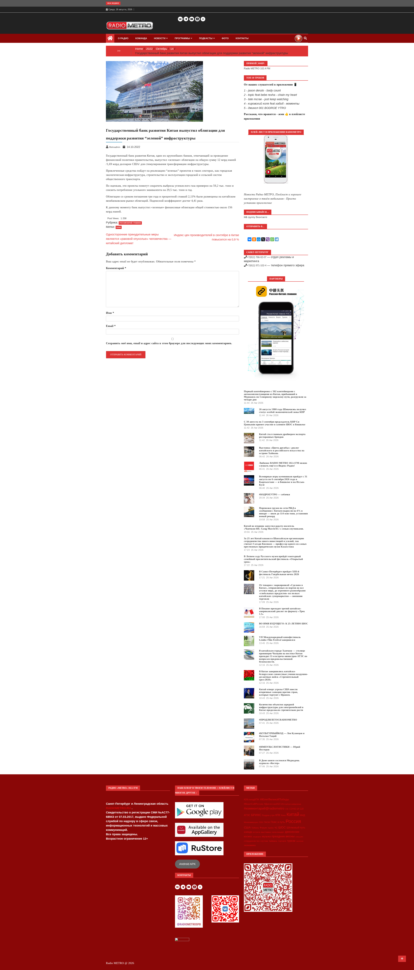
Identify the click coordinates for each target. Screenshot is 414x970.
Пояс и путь (278, 822)
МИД (302, 815)
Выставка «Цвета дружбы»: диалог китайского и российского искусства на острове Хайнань (281, 450)
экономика (250, 845)
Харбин (271, 828)
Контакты (242, 38)
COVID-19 (294, 809)
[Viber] (268, 239)
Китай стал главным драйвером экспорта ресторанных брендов (282, 435)
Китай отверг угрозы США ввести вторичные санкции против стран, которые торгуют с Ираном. (278, 692)
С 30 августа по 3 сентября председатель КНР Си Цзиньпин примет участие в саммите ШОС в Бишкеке (274, 423)
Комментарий (116, 268)
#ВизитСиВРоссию (253, 804)
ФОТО (225, 38)
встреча (256, 832)
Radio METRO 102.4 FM (257, 68)
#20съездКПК (251, 799)
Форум (263, 827)
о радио (123, 38)
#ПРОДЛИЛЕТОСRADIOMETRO (278, 719)
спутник (264, 841)
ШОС (282, 827)
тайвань (273, 841)
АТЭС (247, 815)
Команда (141, 38)
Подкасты (205, 38)
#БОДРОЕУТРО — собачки (274, 494)
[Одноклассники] (254, 239)
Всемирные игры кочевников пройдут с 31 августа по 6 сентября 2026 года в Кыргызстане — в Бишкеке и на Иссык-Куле (283, 480)
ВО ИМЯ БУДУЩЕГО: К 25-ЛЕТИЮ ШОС (283, 623)
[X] (263, 239)
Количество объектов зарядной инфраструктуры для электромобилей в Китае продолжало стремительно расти (281, 707)
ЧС (276, 828)
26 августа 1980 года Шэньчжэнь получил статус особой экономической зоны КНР (282, 410)
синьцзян (299, 837)
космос (248, 836)
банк (118, 227)
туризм (291, 840)
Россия (293, 821)
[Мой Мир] (259, 239)
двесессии (292, 831)
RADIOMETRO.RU (119, 808)
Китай (293, 814)
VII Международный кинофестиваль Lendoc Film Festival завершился (280, 638)
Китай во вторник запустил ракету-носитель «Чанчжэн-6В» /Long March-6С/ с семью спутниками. (274, 527)
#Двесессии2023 (272, 804)
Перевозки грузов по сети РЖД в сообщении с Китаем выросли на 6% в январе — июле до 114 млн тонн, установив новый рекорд (283, 512)
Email (111, 326)
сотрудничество (252, 841)
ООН (261, 822)
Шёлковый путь (296, 827)
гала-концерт (278, 832)
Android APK (187, 864)
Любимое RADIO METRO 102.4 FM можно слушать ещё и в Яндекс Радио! (283, 464)
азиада (248, 831)
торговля (282, 841)
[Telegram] (277, 239)
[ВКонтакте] (249, 239)
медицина (257, 837)
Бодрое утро (268, 815)
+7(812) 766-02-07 (256, 257)
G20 (302, 809)
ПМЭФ (267, 822)
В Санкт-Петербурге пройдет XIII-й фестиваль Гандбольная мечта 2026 (279, 573)
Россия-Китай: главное (130, 223)
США (247, 827)
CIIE (287, 809)
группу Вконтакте (257, 217)
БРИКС (256, 815)
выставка (266, 832)
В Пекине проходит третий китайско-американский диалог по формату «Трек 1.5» (282, 611)
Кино (283, 815)
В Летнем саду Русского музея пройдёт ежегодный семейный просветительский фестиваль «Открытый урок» (273, 559)
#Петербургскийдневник (291, 804)
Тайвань (255, 828)
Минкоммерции (251, 822)
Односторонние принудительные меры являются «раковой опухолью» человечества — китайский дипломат (138, 239)
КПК (277, 815)
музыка (266, 836)
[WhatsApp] (272, 239)
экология (299, 841)
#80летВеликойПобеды (274, 799)
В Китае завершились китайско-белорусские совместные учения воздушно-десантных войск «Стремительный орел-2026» (283, 675)
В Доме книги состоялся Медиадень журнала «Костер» (279, 761)
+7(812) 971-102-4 (256, 265)
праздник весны (283, 836)
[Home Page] (110, 39)
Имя (110, 312)
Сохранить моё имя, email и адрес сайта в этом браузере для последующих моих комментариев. (169, 343)
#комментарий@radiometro (264, 808)
